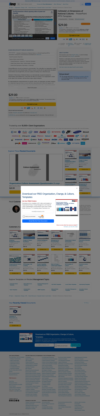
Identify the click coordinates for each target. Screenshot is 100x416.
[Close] (77, 188)
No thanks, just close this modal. (71, 226)
